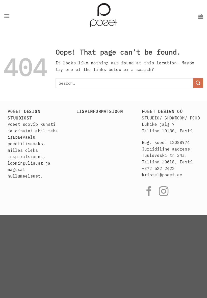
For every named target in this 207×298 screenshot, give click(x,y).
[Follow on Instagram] (163, 192)
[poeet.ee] (103, 16)
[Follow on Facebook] (149, 192)
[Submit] (198, 83)
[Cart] (200, 16)
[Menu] (7, 16)
